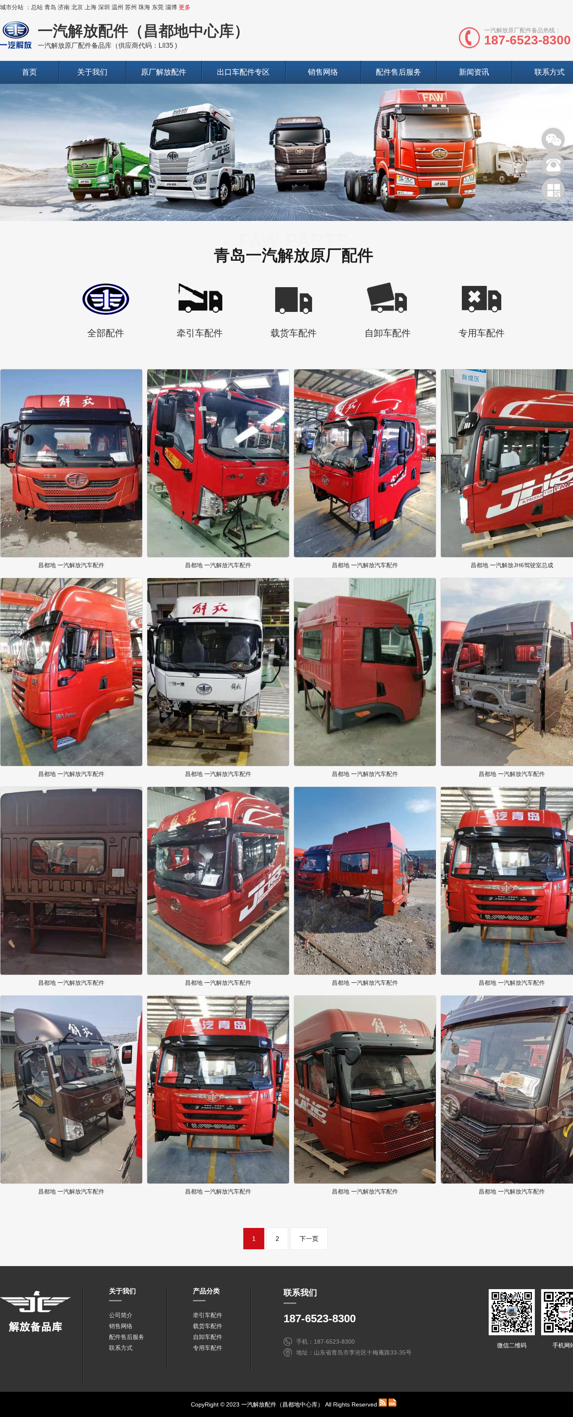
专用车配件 (207, 1347)
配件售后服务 (398, 72)
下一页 (309, 1238)
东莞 (158, 7)
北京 (77, 7)
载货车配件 (207, 1326)
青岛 (50, 7)
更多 (184, 7)
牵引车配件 (207, 1315)
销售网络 (323, 72)
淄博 (171, 7)
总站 (37, 7)
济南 (64, 7)
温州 (117, 7)
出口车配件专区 (243, 72)
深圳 (104, 7)
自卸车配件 (207, 1337)
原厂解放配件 (163, 72)
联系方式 (121, 1347)
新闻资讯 (474, 72)
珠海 (144, 7)
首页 (29, 72)
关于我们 (92, 72)
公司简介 (121, 1315)
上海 (90, 7)
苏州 (131, 7)
